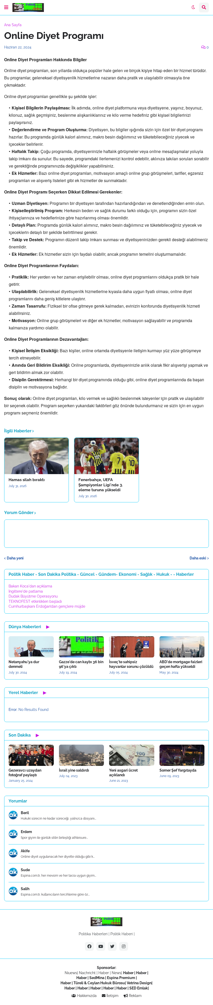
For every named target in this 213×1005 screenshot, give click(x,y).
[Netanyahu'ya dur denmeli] (31, 646)
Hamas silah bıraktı (27, 479)
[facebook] (89, 946)
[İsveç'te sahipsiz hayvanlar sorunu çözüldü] (131, 646)
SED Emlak (138, 988)
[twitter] (112, 946)
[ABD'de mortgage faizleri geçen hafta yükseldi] (182, 646)
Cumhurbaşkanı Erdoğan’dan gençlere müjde (47, 606)
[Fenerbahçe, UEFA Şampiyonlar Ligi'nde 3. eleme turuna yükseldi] (106, 456)
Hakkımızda (86, 996)
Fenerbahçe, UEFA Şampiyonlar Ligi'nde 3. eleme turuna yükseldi (100, 484)
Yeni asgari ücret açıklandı (123, 772)
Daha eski (198, 558)
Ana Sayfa (13, 25)
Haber (104, 973)
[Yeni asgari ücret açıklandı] (131, 755)
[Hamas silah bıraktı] (36, 456)
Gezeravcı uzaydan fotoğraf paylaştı (25, 772)
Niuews (71, 973)
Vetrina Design (139, 983)
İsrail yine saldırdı (74, 770)
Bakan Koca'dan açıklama (30, 586)
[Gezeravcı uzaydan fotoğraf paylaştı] (31, 755)
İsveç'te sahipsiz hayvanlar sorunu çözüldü (131, 664)
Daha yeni (15, 558)
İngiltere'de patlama (26, 591)
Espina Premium (121, 978)
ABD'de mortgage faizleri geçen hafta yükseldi (180, 664)
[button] (6, 7)
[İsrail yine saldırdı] (81, 755)
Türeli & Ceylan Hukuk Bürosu (99, 983)
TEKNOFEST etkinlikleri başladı (35, 601)
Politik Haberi (121, 934)
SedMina (96, 978)
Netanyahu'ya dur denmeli (24, 664)
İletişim (111, 996)
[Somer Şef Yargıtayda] (182, 755)
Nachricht (88, 973)
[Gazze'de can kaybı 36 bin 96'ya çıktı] (81, 646)
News (116, 973)
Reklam (135, 996)
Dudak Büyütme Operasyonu (33, 596)
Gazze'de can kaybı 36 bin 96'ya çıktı (81, 664)
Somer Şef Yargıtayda (177, 770)
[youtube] (100, 946)
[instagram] (123, 946)
